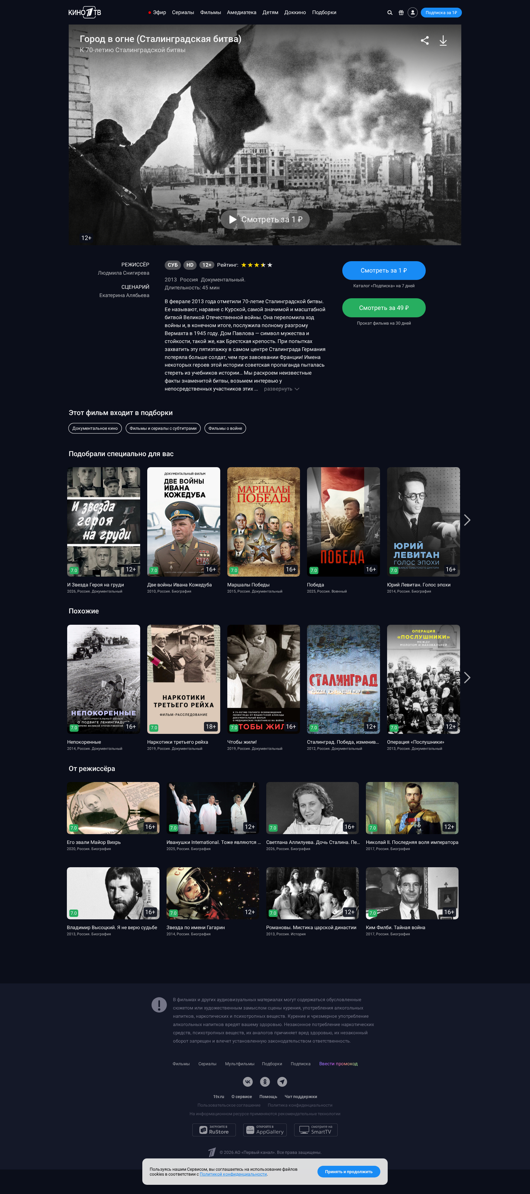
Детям (270, 12)
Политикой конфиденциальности (233, 1174)
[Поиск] (390, 12)
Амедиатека (241, 12)
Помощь (268, 1096)
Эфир (159, 12)
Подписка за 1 (441, 12)
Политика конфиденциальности (300, 1105)
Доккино (295, 12)
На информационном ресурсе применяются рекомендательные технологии (265, 1113)
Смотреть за (384, 310)
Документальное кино (95, 428)
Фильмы (210, 12)
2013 (171, 280)
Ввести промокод (338, 1063)
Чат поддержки (301, 1096)
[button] (425, 40)
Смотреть (384, 273)
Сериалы (183, 12)
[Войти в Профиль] (413, 12)
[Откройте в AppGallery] (265, 1129)
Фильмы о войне (225, 428)
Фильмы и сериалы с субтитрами (163, 428)
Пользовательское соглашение (229, 1105)
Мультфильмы (240, 1063)
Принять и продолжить (349, 1171)
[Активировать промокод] (401, 12)
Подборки (324, 12)
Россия (189, 280)
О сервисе (242, 1096)
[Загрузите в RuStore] (214, 1129)
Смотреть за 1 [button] (272, 219)
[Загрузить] (443, 40)
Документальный (222, 280)
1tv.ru (218, 1096)
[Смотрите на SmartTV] (316, 1129)
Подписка (301, 1063)
